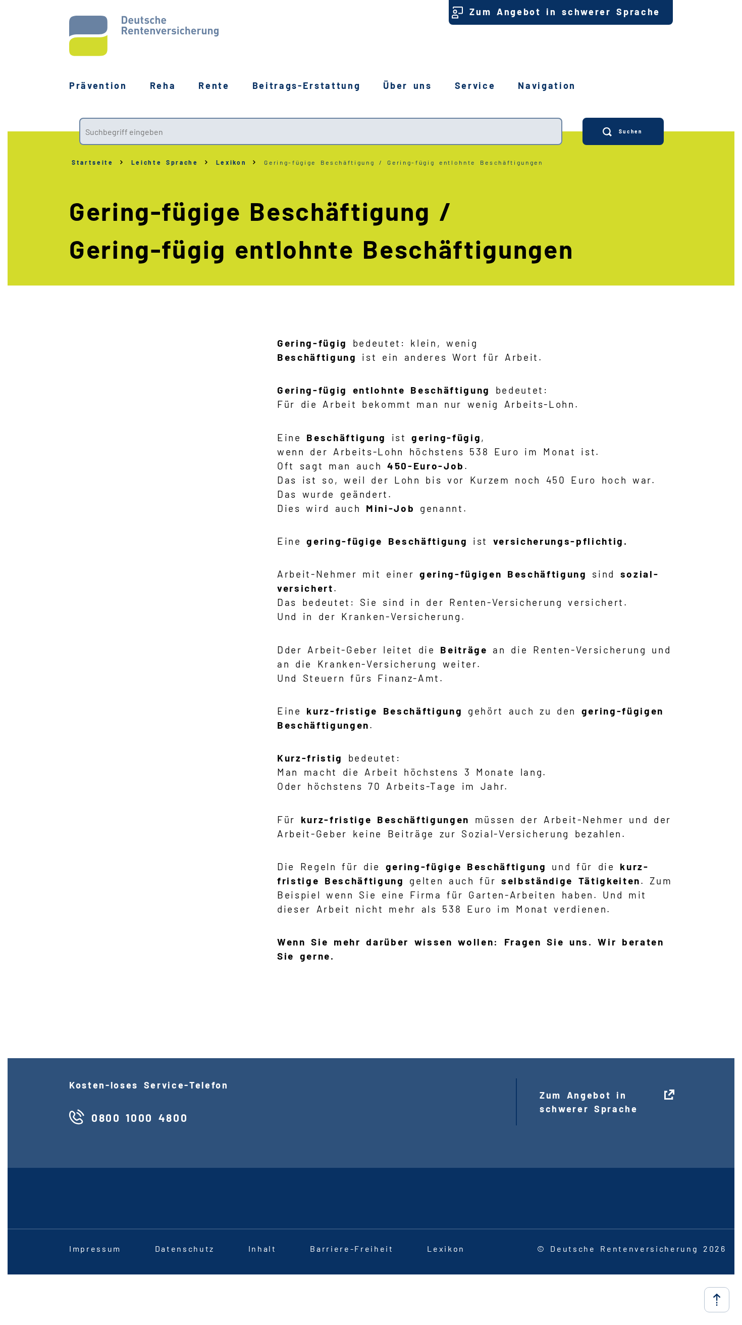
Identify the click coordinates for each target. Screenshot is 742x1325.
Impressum (95, 1248)
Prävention (98, 85)
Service (475, 85)
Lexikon (231, 162)
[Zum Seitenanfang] (716, 1299)
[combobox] (320, 131)
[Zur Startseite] (144, 36)
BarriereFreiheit (351, 1248)
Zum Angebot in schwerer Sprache (564, 11)
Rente (213, 85)
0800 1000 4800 (139, 1117)
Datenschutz (185, 1248)
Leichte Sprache (164, 162)
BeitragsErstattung (306, 85)
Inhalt (262, 1248)
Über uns (407, 85)
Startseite (93, 162)
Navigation (547, 85)
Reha (163, 85)
